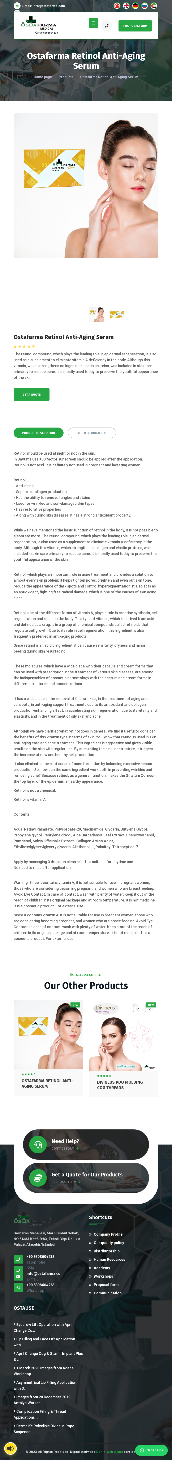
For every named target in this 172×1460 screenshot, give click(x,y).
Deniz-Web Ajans (109, 1452)
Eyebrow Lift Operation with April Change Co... (43, 1327)
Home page (43, 77)
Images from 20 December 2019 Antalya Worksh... (42, 1400)
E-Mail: (43, 6)
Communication (108, 1293)
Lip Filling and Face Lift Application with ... (44, 1342)
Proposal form (106, 1284)
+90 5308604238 (48, 32)
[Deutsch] (135, 5)
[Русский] (144, 5)
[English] (126, 5)
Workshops (103, 1276)
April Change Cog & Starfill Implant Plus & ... (48, 1356)
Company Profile (108, 1234)
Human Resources (109, 1259)
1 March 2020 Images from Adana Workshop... (44, 1371)
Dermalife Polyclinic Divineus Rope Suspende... (44, 1429)
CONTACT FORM (63, 1148)
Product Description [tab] (38, 433)
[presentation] (96, 314)
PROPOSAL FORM (64, 1182)
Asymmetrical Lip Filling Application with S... (45, 1385)
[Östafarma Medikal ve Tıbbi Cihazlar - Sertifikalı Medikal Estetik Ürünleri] (39, 22)
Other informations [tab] (92, 433)
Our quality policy (109, 1242)
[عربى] (153, 5)
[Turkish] (116, 5)
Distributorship (107, 1251)
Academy (102, 1268)
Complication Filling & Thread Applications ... (40, 1414)
